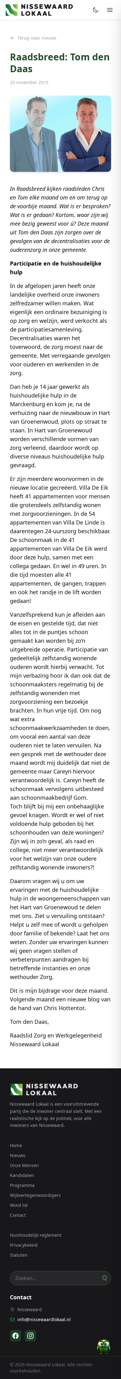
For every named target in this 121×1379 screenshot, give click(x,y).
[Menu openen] (110, 10)
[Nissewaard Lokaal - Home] (39, 10)
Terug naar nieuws (36, 38)
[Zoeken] (104, 1278)
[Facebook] (15, 1335)
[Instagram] (30, 1335)
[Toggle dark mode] (95, 10)
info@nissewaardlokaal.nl (44, 1319)
